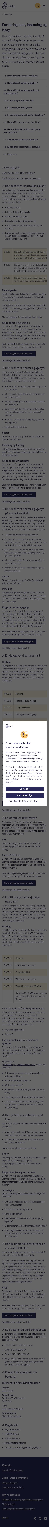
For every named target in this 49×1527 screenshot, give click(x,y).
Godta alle (24, 788)
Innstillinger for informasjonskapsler (24, 801)
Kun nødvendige (24, 795)
